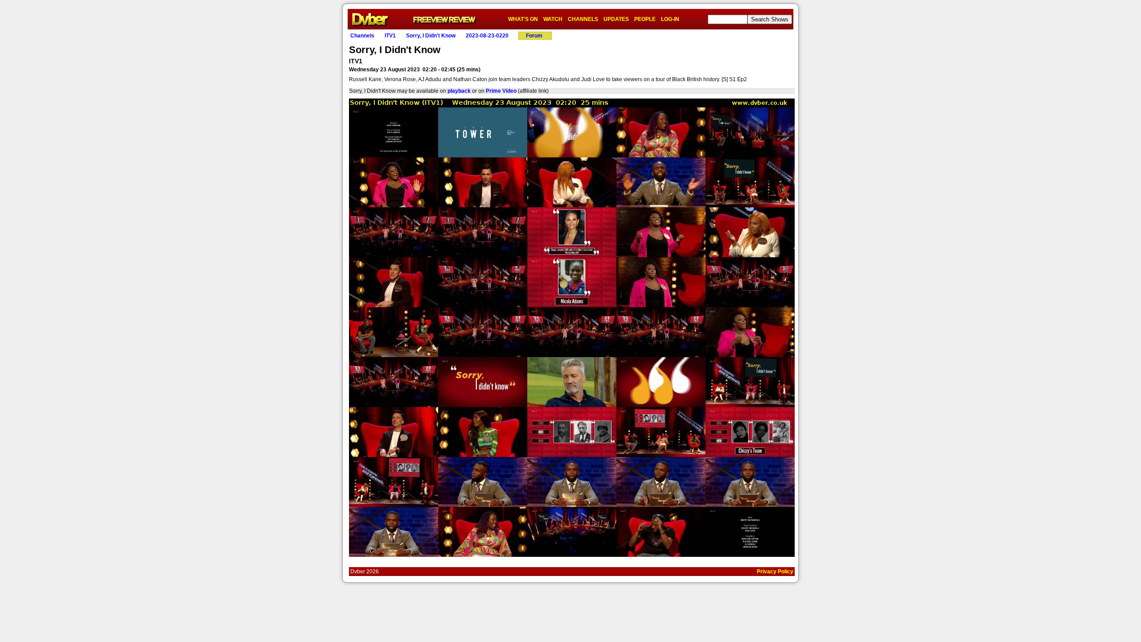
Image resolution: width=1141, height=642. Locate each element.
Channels (362, 36)
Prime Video (501, 91)
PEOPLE (645, 19)
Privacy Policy (775, 571)
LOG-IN (670, 19)
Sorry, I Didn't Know (431, 36)
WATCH (552, 19)
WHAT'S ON (523, 19)
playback (459, 91)
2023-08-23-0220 (487, 36)
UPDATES (616, 19)
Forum (534, 36)
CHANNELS (583, 19)
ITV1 (390, 36)
